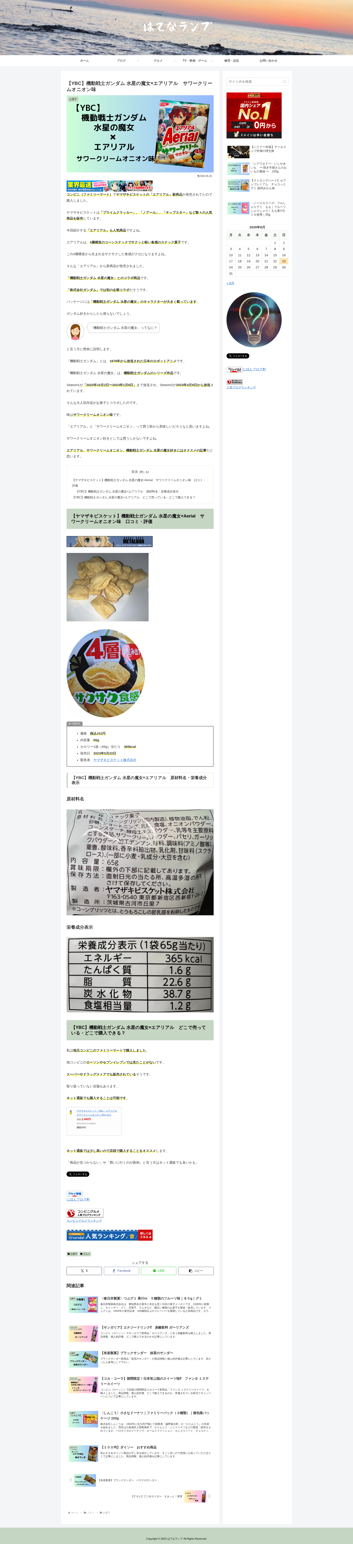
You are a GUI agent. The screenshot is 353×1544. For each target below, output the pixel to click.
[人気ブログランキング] (235, 381)
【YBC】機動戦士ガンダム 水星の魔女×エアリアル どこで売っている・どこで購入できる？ (133, 497)
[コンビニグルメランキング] (85, 1213)
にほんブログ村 (78, 1199)
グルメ (86, 1254)
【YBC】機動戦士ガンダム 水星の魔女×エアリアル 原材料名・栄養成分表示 (127, 491)
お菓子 (74, 1254)
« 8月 (230, 283)
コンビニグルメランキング (84, 1220)
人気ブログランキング (241, 387)
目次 (134, 472)
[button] (196, 1271)
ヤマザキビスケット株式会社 (114, 760)
